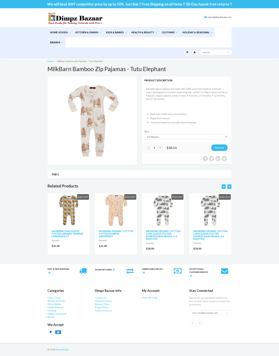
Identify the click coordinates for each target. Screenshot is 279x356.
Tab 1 (55, 174)
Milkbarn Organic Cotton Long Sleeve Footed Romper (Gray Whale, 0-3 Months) (210, 235)
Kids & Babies (115, 32)
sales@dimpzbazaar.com (220, 17)
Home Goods (59, 32)
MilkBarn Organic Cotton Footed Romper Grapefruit (116, 234)
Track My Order (150, 297)
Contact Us (100, 297)
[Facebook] (192, 323)
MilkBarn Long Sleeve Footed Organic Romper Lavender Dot (67, 234)
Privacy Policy (101, 307)
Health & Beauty (142, 32)
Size (146, 131)
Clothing (168, 32)
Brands (55, 42)
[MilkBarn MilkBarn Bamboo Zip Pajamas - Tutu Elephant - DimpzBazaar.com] (92, 120)
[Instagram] (199, 323)
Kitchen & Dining (86, 32)
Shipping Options (103, 300)
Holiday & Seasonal (196, 32)
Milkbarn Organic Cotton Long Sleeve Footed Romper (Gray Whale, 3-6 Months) (163, 235)
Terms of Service (103, 310)
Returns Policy (102, 304)
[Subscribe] (227, 312)
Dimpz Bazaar (62, 349)
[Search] (228, 52)
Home (50, 61)
